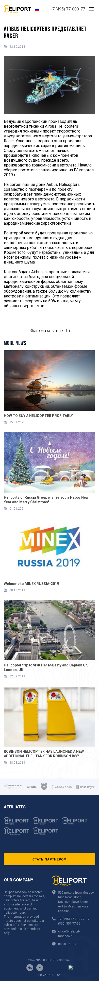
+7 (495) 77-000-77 (67, 9)
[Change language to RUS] (37, 9)
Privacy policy (49, 975)
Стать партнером (49, 859)
